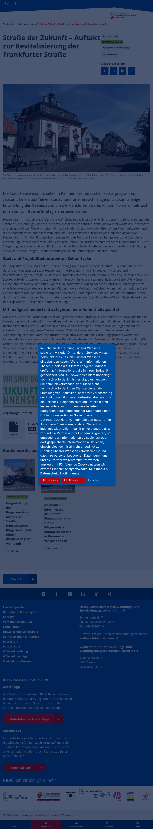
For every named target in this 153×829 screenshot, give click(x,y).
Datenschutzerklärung (55, 420)
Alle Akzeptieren (73, 480)
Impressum (48, 464)
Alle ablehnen (50, 480)
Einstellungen (95, 480)
